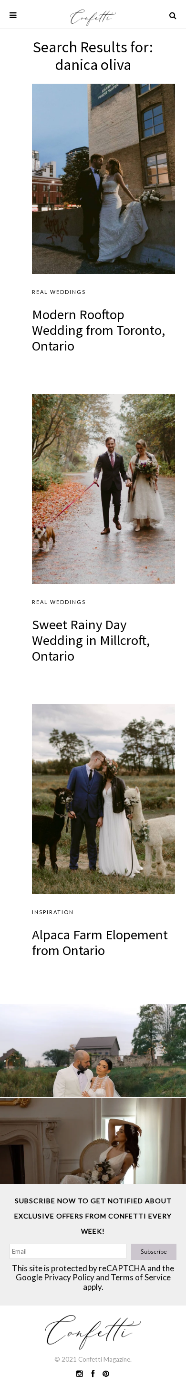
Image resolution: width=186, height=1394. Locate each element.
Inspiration (53, 912)
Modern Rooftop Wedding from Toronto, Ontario (98, 330)
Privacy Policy (69, 1277)
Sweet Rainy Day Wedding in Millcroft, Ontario (91, 640)
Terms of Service (141, 1277)
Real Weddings (59, 292)
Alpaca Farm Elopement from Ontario (100, 942)
